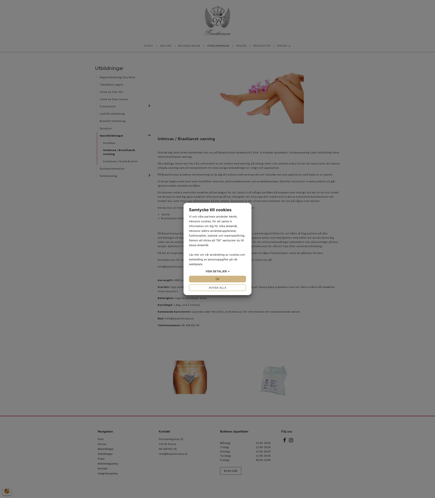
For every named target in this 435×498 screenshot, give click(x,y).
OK (217, 279)
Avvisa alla (217, 287)
